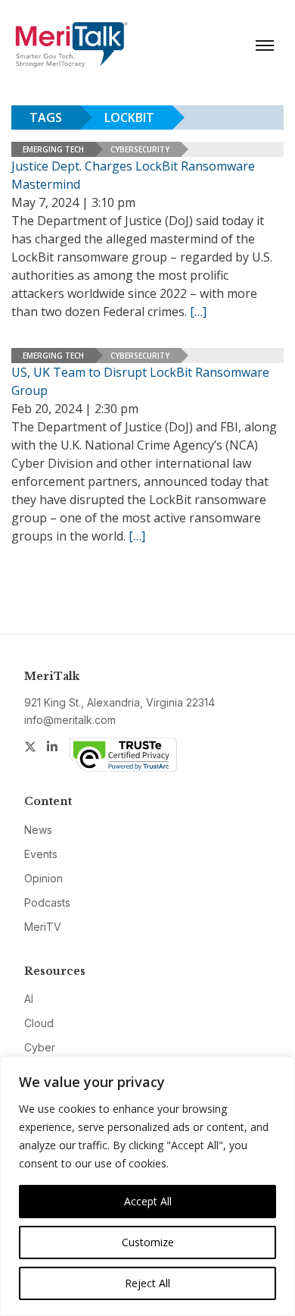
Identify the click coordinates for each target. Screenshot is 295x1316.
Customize (148, 1242)
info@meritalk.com (70, 719)
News (38, 829)
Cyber (39, 1047)
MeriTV (42, 926)
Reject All (147, 1283)
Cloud (39, 1023)
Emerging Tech (53, 149)
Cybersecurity (139, 149)
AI (28, 998)
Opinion (43, 878)
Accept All (148, 1201)
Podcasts (47, 902)
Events (40, 854)
